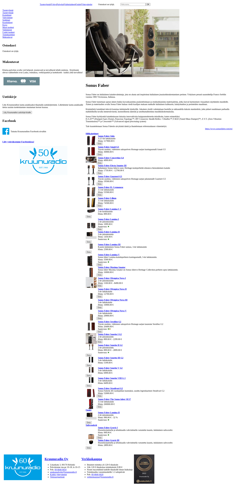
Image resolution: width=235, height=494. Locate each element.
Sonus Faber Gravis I (108, 427)
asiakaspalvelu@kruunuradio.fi (63, 472)
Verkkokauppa (91, 459)
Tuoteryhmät (45, 4)
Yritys (53, 4)
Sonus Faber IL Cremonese (110, 187)
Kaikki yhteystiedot (58, 474)
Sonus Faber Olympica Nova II (112, 289)
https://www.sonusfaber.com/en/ (219, 129)
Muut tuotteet (8, 27)
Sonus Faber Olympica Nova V (112, 311)
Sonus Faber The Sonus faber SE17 (114, 399)
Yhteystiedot (86, 4)
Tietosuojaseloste (57, 477)
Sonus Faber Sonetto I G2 (110, 334)
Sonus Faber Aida (106, 136)
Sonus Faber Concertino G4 (111, 158)
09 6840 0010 (61, 469)
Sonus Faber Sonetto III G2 (110, 358)
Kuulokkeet (7, 22)
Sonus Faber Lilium (107, 198)
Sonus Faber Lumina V (109, 255)
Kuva (4, 25)
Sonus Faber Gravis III (108, 440)
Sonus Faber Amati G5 (108, 147)
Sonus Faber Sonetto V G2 (110, 368)
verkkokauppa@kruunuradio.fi (100, 477)
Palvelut (60, 4)
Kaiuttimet (6, 15)
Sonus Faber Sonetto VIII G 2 (112, 378)
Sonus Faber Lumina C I (109, 209)
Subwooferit (91, 425)
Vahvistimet (7, 17)
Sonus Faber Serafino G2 (109, 322)
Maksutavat (7, 37)
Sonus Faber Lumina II (109, 232)
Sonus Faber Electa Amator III (112, 165)
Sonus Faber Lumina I (108, 219)
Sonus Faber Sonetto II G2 (110, 345)
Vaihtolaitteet (69, 4)
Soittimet (6, 20)
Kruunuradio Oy (56, 459)
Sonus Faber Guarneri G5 (110, 176)
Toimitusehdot (8, 35)
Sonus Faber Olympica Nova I (112, 278)
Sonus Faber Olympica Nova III (112, 300)
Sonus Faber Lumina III (109, 244)
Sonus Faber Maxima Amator (111, 267)
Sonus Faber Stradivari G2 (110, 388)
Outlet (78, 4)
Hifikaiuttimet (92, 133)
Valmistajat (7, 30)
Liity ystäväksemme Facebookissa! (18, 142)
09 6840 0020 (97, 474)
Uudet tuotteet (8, 32)
